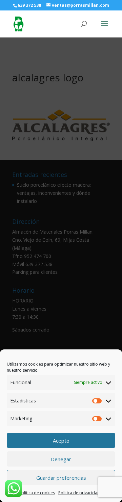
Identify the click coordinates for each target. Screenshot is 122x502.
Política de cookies (37, 493)
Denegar (61, 459)
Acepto (61, 440)
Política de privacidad (79, 493)
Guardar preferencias (61, 477)
